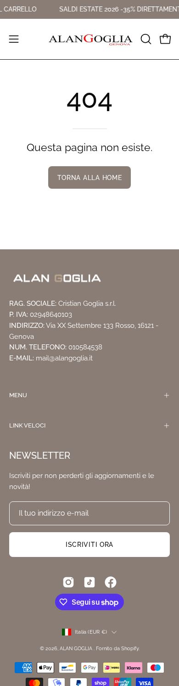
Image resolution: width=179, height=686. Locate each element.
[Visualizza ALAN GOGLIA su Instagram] (68, 582)
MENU (18, 395)
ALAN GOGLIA (77, 648)
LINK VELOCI (27, 425)
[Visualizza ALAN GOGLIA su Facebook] (110, 582)
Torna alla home (89, 177)
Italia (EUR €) (91, 632)
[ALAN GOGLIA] (89, 39)
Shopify (130, 648)
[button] (145, 39)
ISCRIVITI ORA (89, 544)
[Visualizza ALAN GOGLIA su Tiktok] (89, 582)
